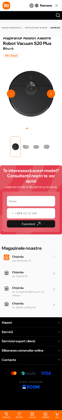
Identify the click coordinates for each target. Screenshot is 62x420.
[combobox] (14, 213)
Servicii (7, 332)
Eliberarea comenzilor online (22, 350)
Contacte (9, 360)
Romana (46, 5)
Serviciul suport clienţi (18, 341)
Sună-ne (6, 415)
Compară (45, 417)
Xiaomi (7, 323)
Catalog (32, 417)
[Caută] (58, 15)
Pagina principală (12, 28)
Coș (57, 417)
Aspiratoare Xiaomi (36, 28)
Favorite (19, 417)
